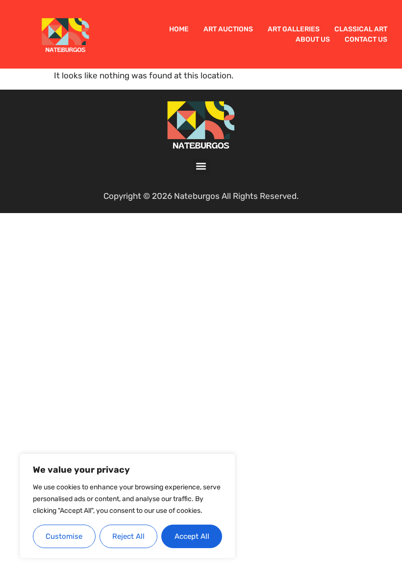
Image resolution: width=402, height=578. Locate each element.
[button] (201, 166)
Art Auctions (228, 29)
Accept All (192, 536)
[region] (127, 506)
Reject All (128, 536)
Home (179, 29)
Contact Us (366, 39)
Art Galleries (294, 29)
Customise (64, 536)
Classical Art (360, 29)
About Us (313, 39)
